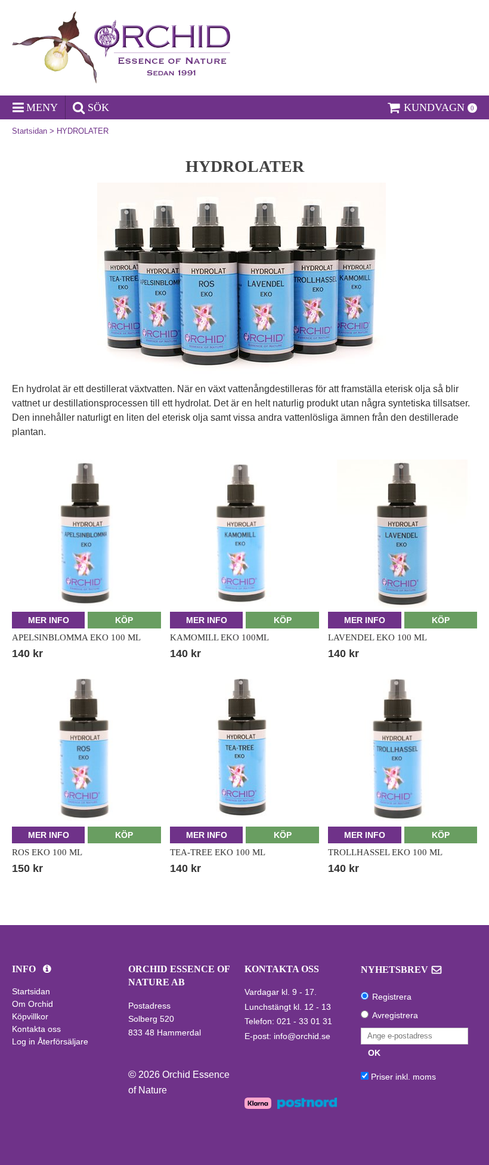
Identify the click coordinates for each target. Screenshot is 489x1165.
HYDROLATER (83, 131)
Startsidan (29, 131)
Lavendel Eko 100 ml (377, 637)
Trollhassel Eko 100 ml (385, 852)
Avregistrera (395, 1015)
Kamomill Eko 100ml (219, 637)
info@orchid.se (302, 1036)
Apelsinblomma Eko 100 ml (76, 637)
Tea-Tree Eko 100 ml (217, 852)
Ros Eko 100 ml (47, 852)
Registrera (391, 996)
